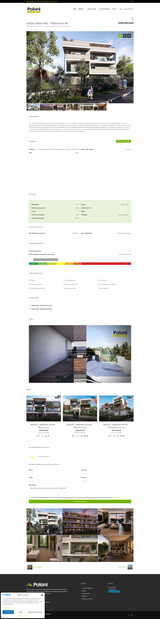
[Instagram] (132, 615)
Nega (20, 612)
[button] (42, 595)
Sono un (83, 477)
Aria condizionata (70, 280)
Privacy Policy (26, 615)
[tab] (120, 36)
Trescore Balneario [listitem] (87, 588)
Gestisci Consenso (114, 591)
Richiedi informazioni (80, 501)
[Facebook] (129, 615)
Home (74, 9)
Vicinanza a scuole (71, 288)
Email (30, 477)
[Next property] (130, 567)
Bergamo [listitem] (84, 596)
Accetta (8, 612)
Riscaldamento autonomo (38, 288)
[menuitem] (129, 9)
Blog (121, 9)
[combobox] (106, 481)
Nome (31, 470)
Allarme (33, 280)
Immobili (81, 9)
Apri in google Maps (124, 141)
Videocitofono (104, 288)
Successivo (122, 567)
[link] (43, 408)
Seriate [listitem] (84, 591)
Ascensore (103, 280)
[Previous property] (29, 567)
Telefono (84, 470)
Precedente (38, 567)
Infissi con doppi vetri (72, 284)
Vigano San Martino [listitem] (87, 599)
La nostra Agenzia (104, 9)
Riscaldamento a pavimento (108, 284)
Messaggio (32, 485)
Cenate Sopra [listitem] (86, 593)
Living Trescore (91, 9)
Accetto (80, 356)
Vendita (57, 397)
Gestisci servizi (6, 607)
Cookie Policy (19, 615)
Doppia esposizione (36, 284)
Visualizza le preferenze (35, 612)
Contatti (114, 9)
